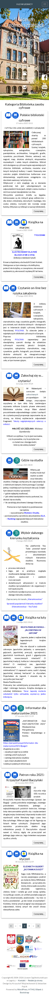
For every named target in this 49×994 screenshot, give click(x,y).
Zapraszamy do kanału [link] (24, 599)
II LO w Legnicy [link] (24, 4)
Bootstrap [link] (24, 992)
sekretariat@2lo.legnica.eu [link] (24, 92)
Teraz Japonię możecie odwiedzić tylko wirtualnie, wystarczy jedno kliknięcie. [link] (24, 694)
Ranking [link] (11, 518)
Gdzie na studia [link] (32, 460)
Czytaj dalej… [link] (39, 211)
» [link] (33, 926)
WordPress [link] (22, 989)
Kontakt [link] (21, 980)
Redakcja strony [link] (35, 980)
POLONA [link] (19, 330)
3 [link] (29, 926)
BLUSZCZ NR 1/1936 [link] (24, 255)
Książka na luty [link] (35, 617)
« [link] (15, 926)
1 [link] (20, 926)
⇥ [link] (38, 926)
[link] (8, 115)
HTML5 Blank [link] (34, 989)
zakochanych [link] (32, 394)
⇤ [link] (11, 926)
